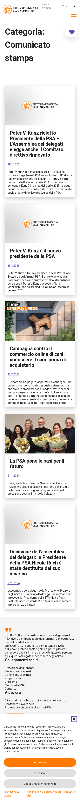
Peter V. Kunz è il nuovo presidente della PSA (35, 253)
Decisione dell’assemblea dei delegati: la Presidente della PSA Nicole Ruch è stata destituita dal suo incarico (38, 563)
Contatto (10, 688)
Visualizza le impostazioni (40, 783)
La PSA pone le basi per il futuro (37, 463)
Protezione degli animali (20, 667)
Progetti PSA (13, 678)
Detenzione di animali (18, 674)
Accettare (40, 762)
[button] (74, 719)
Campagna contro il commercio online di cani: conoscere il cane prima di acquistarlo (38, 357)
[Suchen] (73, 6)
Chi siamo (11, 681)
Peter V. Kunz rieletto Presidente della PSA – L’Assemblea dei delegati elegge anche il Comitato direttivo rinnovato (36, 144)
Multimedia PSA (15, 685)
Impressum (70, 791)
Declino (40, 773)
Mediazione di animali (18, 671)
